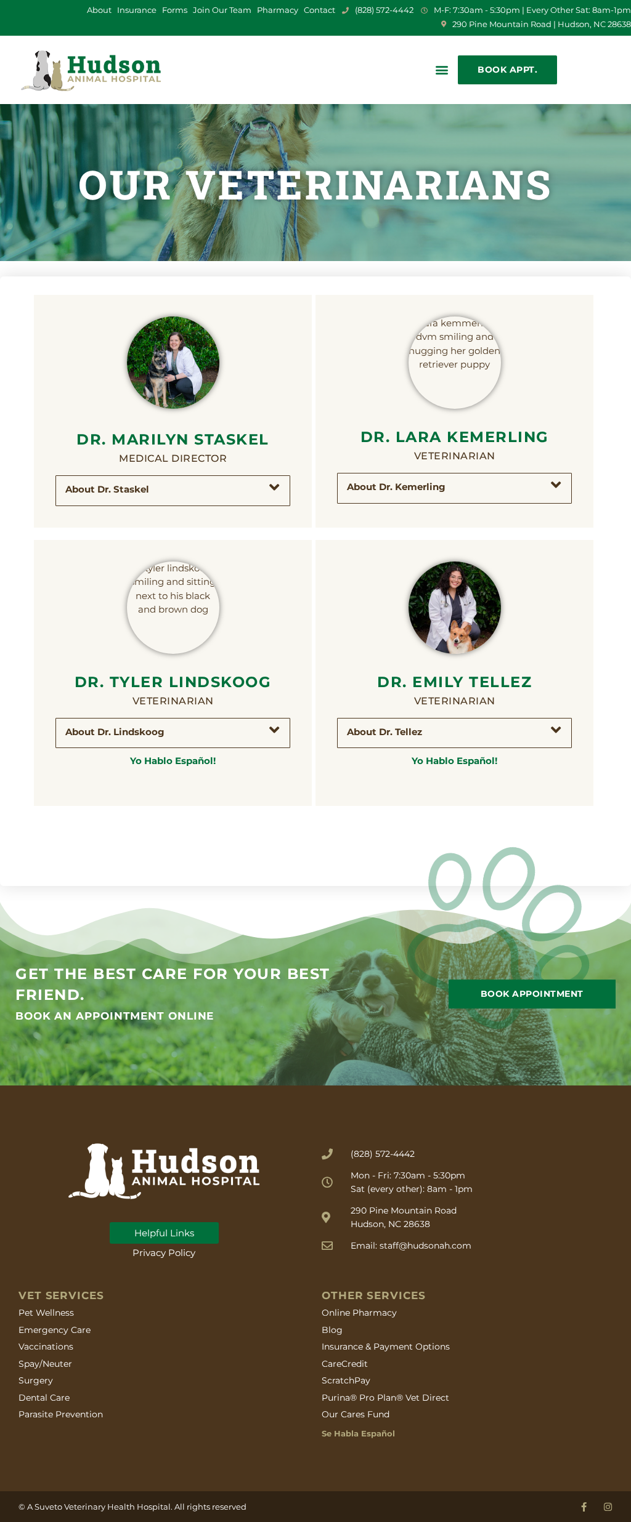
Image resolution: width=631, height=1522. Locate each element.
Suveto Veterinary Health (85, 1507)
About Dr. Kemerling (396, 487)
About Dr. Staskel (107, 489)
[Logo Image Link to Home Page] (91, 70)
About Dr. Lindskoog (115, 732)
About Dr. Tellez (384, 732)
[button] (441, 70)
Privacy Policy (163, 1252)
